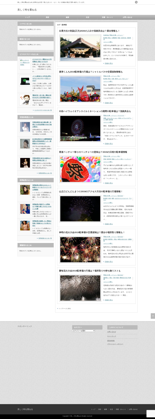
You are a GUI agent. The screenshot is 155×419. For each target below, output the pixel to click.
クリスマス (120, 115)
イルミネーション (112, 118)
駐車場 (105, 37)
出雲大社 (123, 37)
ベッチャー (127, 159)
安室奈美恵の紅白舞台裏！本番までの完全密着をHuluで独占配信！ (42, 124)
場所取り (110, 239)
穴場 (114, 277)
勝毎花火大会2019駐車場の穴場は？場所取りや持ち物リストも (90, 271)
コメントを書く (108, 42)
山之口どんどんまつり (121, 198)
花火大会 (120, 195)
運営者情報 (111, 341)
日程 (113, 78)
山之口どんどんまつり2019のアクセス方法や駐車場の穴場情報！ (91, 191)
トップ (27, 17)
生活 (87, 17)
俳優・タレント (107, 17)
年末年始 (106, 35)
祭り (118, 76)
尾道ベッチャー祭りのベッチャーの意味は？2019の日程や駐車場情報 (93, 152)
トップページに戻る (65, 308)
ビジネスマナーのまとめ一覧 (43, 110)
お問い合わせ (127, 17)
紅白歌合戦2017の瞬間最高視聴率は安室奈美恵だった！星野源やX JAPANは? (42, 141)
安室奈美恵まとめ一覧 (45, 173)
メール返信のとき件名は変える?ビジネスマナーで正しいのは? (41, 78)
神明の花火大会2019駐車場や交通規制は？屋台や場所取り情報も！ (92, 232)
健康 (67, 17)
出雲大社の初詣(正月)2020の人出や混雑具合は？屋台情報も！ (89, 31)
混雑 (104, 118)
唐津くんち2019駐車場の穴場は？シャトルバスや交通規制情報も (91, 72)
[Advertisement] (35, 364)
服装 (117, 277)
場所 (113, 198)
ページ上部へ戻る (153, 316)
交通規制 (114, 37)
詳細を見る (109, 63)
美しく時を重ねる (27, 9)
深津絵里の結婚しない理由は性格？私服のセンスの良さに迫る (41, 223)
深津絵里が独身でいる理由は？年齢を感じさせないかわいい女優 (41, 206)
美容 (47, 17)
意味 (104, 159)
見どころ (125, 78)
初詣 (119, 37)
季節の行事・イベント (116, 35)
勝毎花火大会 (124, 277)
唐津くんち (118, 78)
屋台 (109, 37)
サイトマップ (111, 336)
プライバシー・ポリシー (115, 344)
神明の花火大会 (122, 239)
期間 (106, 119)
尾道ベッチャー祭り (118, 159)
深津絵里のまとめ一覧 (45, 238)
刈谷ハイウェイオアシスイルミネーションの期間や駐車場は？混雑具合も (95, 111)
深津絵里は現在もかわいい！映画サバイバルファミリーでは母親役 (41, 187)
